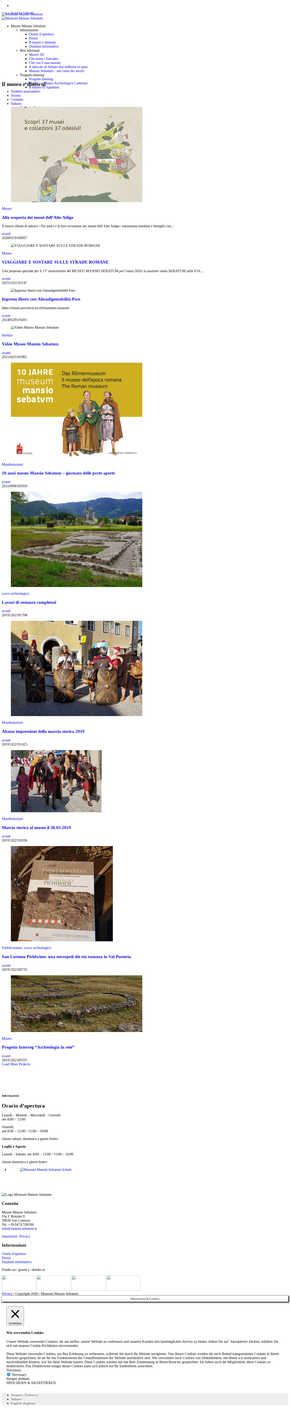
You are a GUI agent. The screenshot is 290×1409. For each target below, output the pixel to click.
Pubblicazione (12, 948)
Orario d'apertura (14, 1254)
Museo (7, 208)
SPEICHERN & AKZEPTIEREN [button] (31, 1383)
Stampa (7, 335)
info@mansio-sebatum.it (19, 1228)
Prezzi (6, 1258)
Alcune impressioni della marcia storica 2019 (43, 731)
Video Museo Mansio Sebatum (30, 344)
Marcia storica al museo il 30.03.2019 (36, 827)
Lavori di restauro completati (29, 602)
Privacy (24, 1236)
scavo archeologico (15, 593)
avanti (6, 234)
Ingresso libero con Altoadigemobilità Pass (41, 299)
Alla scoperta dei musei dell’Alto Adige (37, 217)
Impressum (9, 1236)
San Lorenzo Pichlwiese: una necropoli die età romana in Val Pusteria (66, 956)
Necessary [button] (13, 1370)
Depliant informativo (16, 1262)
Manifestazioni (12, 464)
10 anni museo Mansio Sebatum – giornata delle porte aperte (58, 473)
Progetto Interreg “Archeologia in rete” (38, 1047)
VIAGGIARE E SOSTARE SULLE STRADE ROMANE (55, 262)
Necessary (19, 1375)
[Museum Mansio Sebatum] (22, 16)
